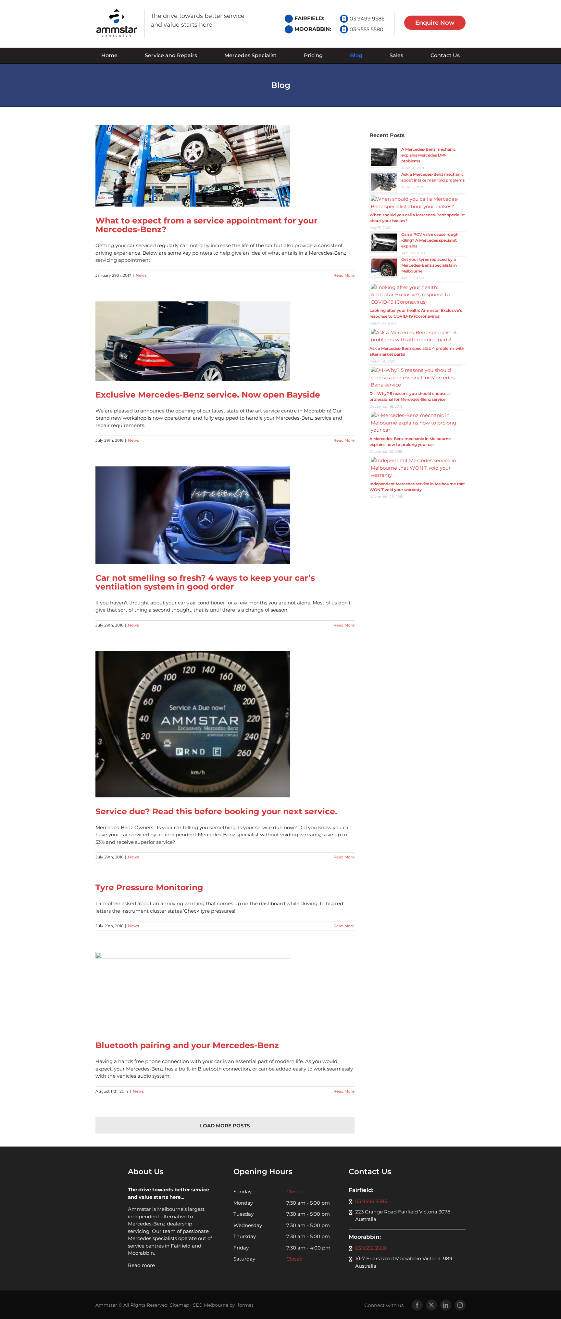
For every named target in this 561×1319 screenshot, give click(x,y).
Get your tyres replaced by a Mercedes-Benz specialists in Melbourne (429, 265)
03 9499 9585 (367, 19)
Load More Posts (225, 1125)
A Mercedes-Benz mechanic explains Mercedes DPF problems (428, 155)
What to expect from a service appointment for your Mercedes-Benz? (206, 225)
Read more (141, 1265)
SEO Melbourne (210, 1305)
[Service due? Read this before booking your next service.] (225, 724)
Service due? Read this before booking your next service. (216, 811)
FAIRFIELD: (309, 18)
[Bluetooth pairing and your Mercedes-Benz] (225, 991)
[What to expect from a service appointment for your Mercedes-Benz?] (225, 166)
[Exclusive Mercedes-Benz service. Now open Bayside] (225, 341)
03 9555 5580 (366, 29)
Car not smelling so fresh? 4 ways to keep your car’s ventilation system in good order (205, 582)
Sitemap (179, 1305)
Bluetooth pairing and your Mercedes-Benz (187, 1045)
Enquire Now (435, 22)
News (141, 275)
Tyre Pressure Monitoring (149, 887)
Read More (344, 275)
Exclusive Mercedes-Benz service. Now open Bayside (207, 395)
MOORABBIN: (312, 29)
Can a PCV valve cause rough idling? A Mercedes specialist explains (429, 240)
